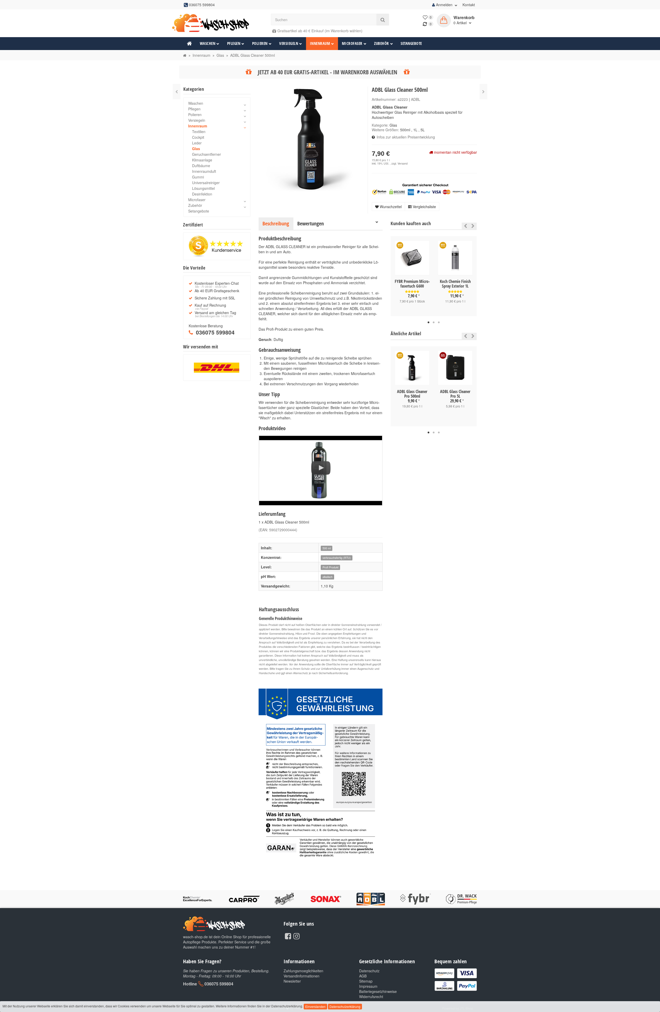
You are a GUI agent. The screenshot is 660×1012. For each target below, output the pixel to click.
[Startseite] (184, 55)
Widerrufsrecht (371, 996)
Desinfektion (202, 194)
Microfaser (352, 43)
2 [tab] (433, 322)
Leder (197, 142)
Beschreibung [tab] (275, 223)
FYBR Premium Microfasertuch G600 (412, 284)
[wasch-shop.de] (217, 23)
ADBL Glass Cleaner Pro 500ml (412, 394)
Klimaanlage (202, 159)
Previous (464, 226)
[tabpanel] (412, 276)
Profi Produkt (331, 567)
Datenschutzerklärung (344, 1006)
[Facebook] (288, 936)
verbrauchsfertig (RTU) (337, 558)
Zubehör (381, 43)
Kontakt (469, 4)
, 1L (414, 129)
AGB (363, 975)
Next (473, 226)
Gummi (198, 176)
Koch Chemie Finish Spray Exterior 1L (455, 284)
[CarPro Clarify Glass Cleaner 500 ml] (483, 91)
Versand (403, 163)
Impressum (368, 986)
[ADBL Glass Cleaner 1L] (176, 91)
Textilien (198, 131)
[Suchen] (383, 19)
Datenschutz (369, 970)
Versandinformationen (301, 975)
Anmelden (444, 4)
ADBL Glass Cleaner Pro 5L (455, 394)
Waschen (208, 43)
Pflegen (234, 43)
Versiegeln (288, 43)
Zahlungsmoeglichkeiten (303, 970)
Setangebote (411, 43)
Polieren (260, 43)
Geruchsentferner (206, 154)
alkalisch (328, 577)
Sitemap (366, 981)
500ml (405, 129)
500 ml (327, 548)
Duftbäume (201, 165)
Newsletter (292, 981)
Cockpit (198, 137)
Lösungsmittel (203, 188)
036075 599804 (218, 984)
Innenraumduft (204, 171)
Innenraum (320, 43)
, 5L (421, 129)
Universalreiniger (206, 182)
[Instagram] (296, 936)
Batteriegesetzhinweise (378, 991)
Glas (393, 125)
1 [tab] (428, 322)
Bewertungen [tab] (310, 223)
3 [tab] (438, 322)
